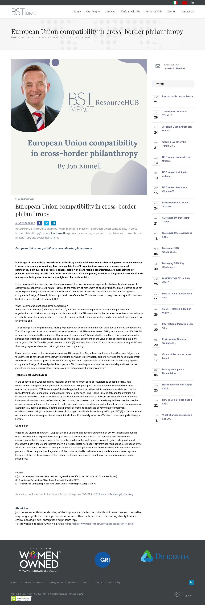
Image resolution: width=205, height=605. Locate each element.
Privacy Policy (114, 582)
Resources (73, 582)
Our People (93, 11)
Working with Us (130, 11)
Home (77, 11)
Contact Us (187, 11)
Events (171, 11)
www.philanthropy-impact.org (117, 494)
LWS (81, 594)
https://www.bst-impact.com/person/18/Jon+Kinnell (103, 523)
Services (110, 11)
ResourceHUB (154, 11)
